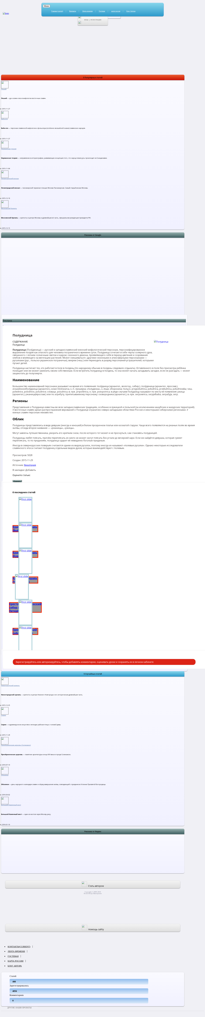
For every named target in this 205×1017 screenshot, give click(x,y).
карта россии (115, 11)
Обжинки (4, 775)
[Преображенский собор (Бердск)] (25, 612)
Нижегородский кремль (10, 686)
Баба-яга (4, 119)
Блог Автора (130, 11)
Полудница (19, 344)
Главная (57, 11)
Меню (46, 6)
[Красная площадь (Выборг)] (25, 510)
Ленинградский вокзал (10, 179)
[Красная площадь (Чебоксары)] (25, 561)
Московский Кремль (9, 208)
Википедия (30, 465)
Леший (3, 89)
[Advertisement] (93, 280)
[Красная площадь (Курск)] (25, 535)
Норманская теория (8, 149)
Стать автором (96, 885)
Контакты (72, 11)
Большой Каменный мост (11, 805)
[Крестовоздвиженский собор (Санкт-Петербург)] (25, 587)
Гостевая (102, 11)
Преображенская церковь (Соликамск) (16, 745)
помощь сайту (96, 929)
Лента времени (87, 11)
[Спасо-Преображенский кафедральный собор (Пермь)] (25, 638)
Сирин (3, 715)
